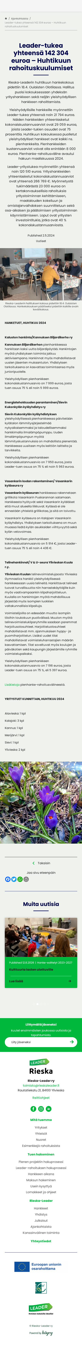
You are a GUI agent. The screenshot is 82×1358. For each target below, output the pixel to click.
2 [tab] (37, 1004)
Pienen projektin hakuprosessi (41, 1162)
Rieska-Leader (41, 1201)
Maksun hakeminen (41, 1180)
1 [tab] (34, 1004)
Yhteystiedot (41, 1241)
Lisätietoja (12, 685)
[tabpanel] (41, 953)
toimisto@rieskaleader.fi (41, 1085)
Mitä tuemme (41, 1120)
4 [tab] (45, 1004)
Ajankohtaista (41, 1227)
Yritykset (41, 1128)
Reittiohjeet (41, 1098)
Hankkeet (41, 1209)
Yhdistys (41, 1215)
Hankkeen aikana (41, 1174)
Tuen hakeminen (41, 1154)
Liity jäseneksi (21, 1042)
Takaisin (44, 863)
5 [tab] (48, 1004)
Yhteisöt (41, 1134)
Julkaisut (41, 1221)
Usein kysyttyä (41, 1186)
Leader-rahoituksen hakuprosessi (41, 1168)
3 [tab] (41, 1004)
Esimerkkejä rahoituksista (41, 1146)
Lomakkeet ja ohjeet (41, 1192)
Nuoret (41, 1140)
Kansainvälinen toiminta (41, 1233)
